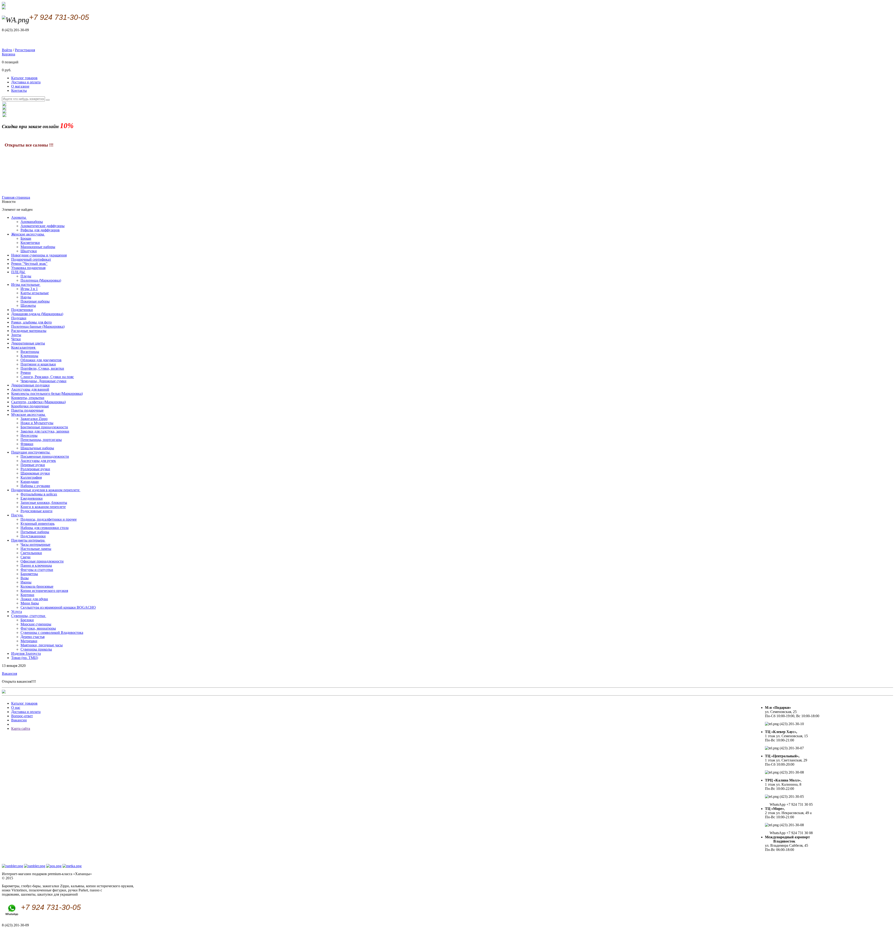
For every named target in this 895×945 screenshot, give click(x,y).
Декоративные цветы (28, 343)
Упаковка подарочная (28, 268)
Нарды (26, 297)
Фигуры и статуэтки (37, 570)
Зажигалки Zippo (34, 419)
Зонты (16, 335)
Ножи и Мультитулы (37, 423)
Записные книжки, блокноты (44, 503)
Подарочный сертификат (31, 259)
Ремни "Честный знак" (29, 264)
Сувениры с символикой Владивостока (52, 633)
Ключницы (29, 356)
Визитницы (30, 352)
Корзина (8, 54)
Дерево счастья (33, 637)
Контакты (19, 90)
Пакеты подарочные (27, 410)
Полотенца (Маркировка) (41, 280)
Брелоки (27, 620)
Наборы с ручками (35, 486)
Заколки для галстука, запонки (45, 431)
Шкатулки (29, 251)
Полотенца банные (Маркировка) (38, 326)
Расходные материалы (28, 331)
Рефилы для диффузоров (40, 230)
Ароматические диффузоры (43, 226)
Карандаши (30, 482)
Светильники (31, 553)
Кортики (27, 595)
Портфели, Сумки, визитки (42, 368)
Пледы (26, 276)
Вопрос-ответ (22, 716)
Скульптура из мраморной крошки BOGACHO (58, 607)
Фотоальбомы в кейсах (39, 494)
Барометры (29, 574)
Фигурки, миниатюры (38, 628)
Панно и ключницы (36, 565)
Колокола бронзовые (37, 586)
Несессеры (29, 435)
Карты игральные (35, 293)
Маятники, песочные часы (42, 645)
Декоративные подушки (30, 385)
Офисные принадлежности (42, 561)
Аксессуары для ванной (30, 389)
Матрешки (29, 641)
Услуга (16, 612)
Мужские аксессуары (28, 414)
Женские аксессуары (28, 234)
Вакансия (9, 673)
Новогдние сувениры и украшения (39, 255)
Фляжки (27, 444)
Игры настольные (26, 285)
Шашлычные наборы (37, 448)
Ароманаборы (32, 222)
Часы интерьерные (35, 544)
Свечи (26, 557)
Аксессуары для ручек (38, 461)
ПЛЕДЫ (18, 272)
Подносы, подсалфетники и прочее (49, 519)
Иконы (26, 582)
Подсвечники (22, 310)
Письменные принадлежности (45, 456)
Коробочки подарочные (30, 406)
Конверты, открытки (27, 398)
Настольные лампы (36, 549)
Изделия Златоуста (26, 653)
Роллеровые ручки (35, 469)
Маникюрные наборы (38, 247)
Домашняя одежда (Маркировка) (37, 314)
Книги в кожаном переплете (43, 507)
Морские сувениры (36, 624)
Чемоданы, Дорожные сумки (43, 381)
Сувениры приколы (36, 649)
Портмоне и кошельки (38, 364)
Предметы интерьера (28, 540)
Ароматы (19, 217)
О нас (15, 708)
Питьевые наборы (35, 532)
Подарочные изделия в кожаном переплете (45, 490)
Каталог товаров (24, 78)
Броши (26, 238)
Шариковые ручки (35, 473)
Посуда (17, 515)
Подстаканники (33, 536)
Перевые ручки (33, 465)
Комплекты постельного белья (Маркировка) (47, 394)
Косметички (30, 243)
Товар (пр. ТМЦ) (24, 658)
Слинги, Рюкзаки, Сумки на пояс (47, 377)
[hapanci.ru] (4, 692)
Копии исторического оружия (44, 591)
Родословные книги (36, 511)
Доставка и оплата (26, 82)
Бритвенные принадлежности (44, 427)
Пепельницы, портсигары (41, 440)
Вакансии (19, 720)
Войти (7, 50)
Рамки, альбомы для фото (31, 322)
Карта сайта (20, 728)
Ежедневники (32, 498)
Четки (16, 339)
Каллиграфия (31, 477)
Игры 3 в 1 (29, 289)
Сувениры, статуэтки (28, 616)
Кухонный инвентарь (38, 523)
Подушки (18, 318)
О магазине (20, 86)
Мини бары (30, 603)
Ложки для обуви (34, 599)
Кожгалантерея (23, 347)
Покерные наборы (35, 301)
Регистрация (25, 50)
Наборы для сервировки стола (45, 528)
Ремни (26, 373)
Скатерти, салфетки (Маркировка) (38, 402)
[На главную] (4, 8)
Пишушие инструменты (31, 452)
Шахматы (28, 305)
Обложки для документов (41, 360)
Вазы (25, 578)
